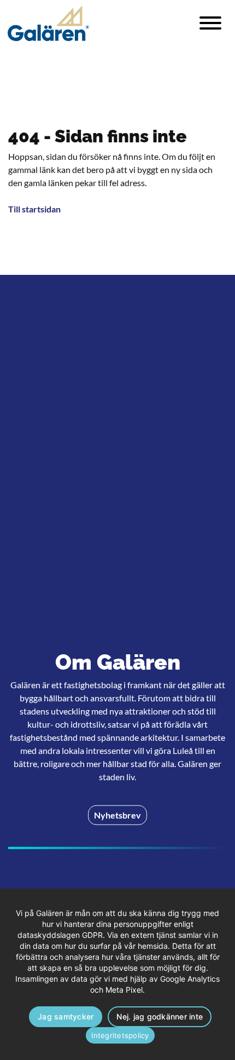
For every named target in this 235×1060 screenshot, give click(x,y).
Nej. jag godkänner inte (159, 1016)
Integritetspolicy (120, 1035)
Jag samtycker (65, 1016)
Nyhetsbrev (117, 815)
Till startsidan (34, 209)
